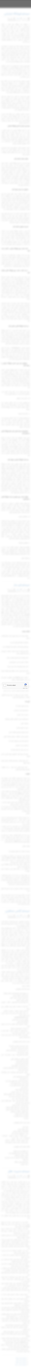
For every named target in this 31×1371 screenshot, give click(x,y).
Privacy (24, 688)
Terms (26, 688)
